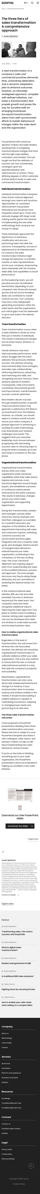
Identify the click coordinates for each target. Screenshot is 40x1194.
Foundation (6, 1068)
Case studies (7, 1043)
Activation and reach (10, 1078)
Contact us (6, 1124)
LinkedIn (5, 1133)
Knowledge (6, 1098)
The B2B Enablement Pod (11, 1108)
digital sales (33, 839)
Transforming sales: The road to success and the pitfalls (17, 930)
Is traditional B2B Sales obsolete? (18, 974)
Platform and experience (11, 1073)
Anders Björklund (11, 36)
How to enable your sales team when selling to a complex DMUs (17, 1001)
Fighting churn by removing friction (18, 987)
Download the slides (18, 826)
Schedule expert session (11, 1128)
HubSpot (5, 1082)
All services (6, 1063)
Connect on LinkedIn (9, 895)
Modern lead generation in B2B (16, 961)
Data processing (8, 1159)
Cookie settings (19, 1184)
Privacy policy (7, 1149)
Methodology (7, 1038)
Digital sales (8, 903)
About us (5, 1033)
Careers (5, 1047)
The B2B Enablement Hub (11, 1103)
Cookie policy (7, 1154)
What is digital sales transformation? (11, 946)
